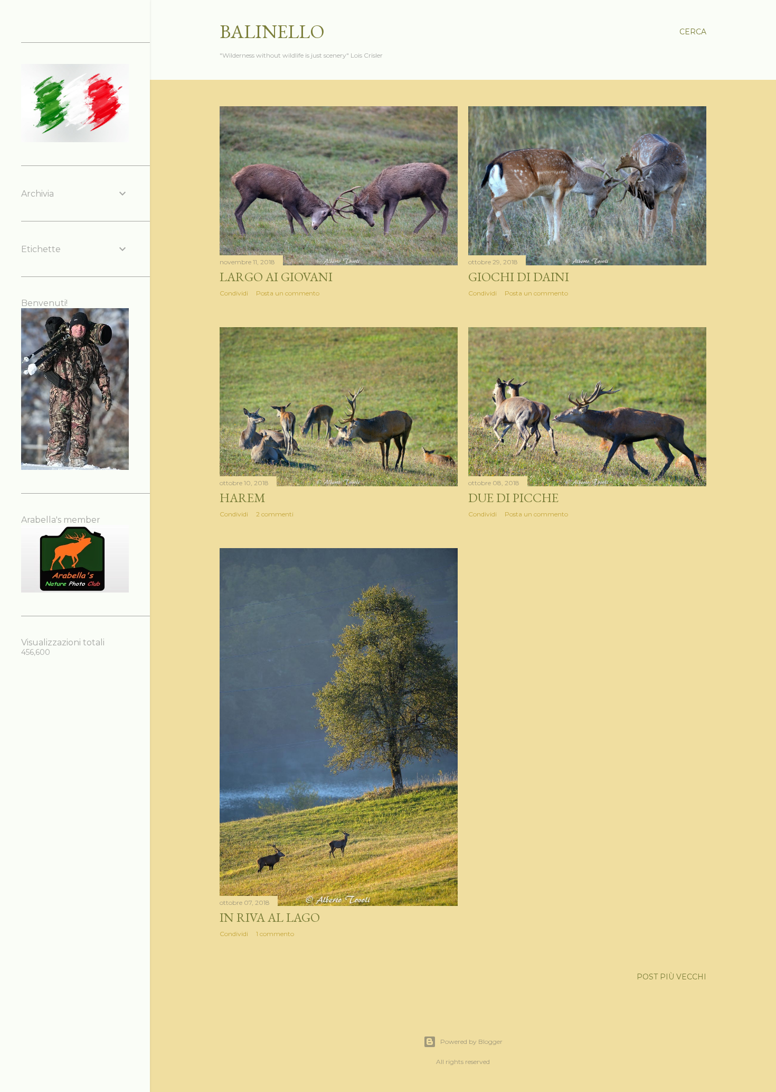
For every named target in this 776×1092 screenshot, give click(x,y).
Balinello (272, 31)
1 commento (275, 934)
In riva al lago (270, 917)
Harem (243, 497)
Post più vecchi (671, 977)
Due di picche (513, 497)
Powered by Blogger (471, 1041)
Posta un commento (287, 293)
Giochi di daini (518, 277)
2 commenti (275, 514)
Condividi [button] (234, 293)
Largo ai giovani (276, 277)
